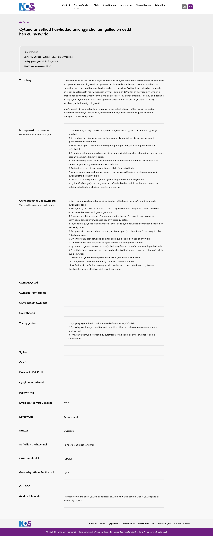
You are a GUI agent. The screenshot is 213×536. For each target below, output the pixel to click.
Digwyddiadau (143, 5)
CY (190, 7)
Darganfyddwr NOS (82, 7)
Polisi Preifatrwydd (161, 523)
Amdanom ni (129, 523)
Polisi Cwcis (143, 523)
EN (184, 7)
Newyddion (126, 5)
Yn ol (26, 22)
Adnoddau (160, 5)
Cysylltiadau (109, 5)
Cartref (66, 5)
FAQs (96, 5)
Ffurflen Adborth (182, 523)
